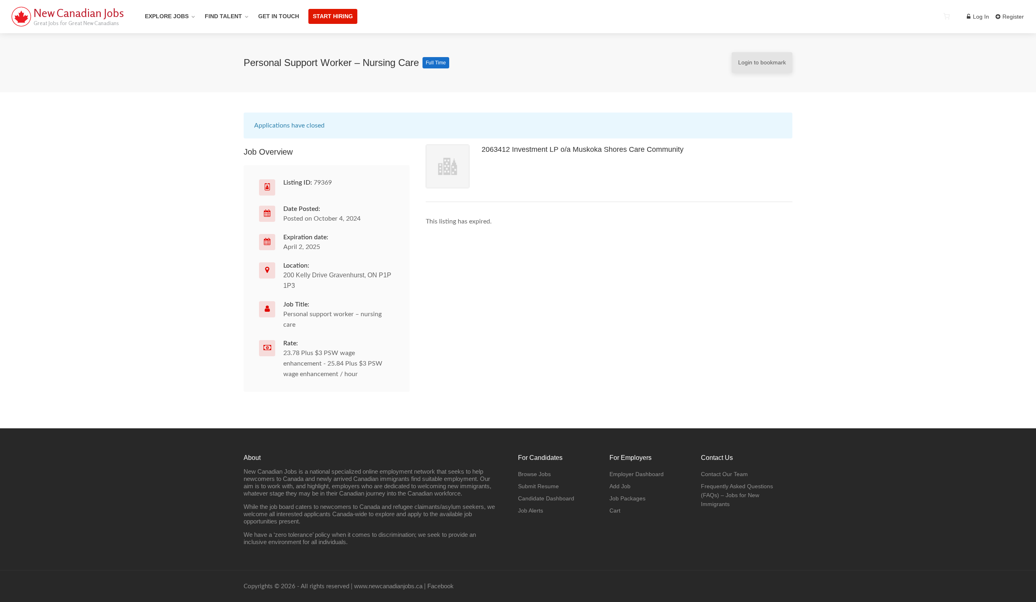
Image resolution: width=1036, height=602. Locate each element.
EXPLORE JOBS (167, 16)
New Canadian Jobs (79, 13)
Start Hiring (333, 16)
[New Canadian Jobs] (21, 26)
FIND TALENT (223, 16)
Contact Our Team (724, 474)
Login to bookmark (762, 62)
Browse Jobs (534, 474)
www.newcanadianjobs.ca (388, 586)
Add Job (620, 486)
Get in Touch (278, 16)
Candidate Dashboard (546, 498)
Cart (614, 510)
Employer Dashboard (636, 474)
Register (1012, 16)
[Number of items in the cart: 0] (946, 16)
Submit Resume (538, 486)
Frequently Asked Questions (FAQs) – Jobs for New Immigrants (737, 495)
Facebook (440, 586)
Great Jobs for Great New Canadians (76, 22)
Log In (980, 16)
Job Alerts (530, 510)
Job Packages (627, 498)
